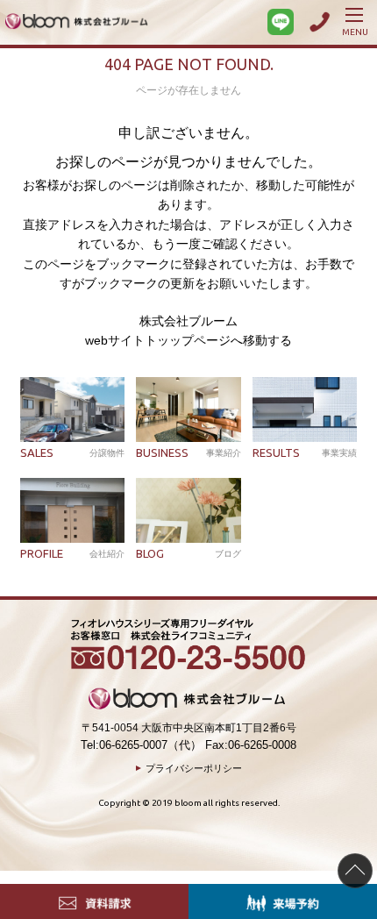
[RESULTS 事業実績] (305, 409)
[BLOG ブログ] (188, 510)
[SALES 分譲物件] (72, 409)
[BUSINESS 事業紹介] (188, 409)
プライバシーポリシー (194, 768)
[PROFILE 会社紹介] (72, 510)
